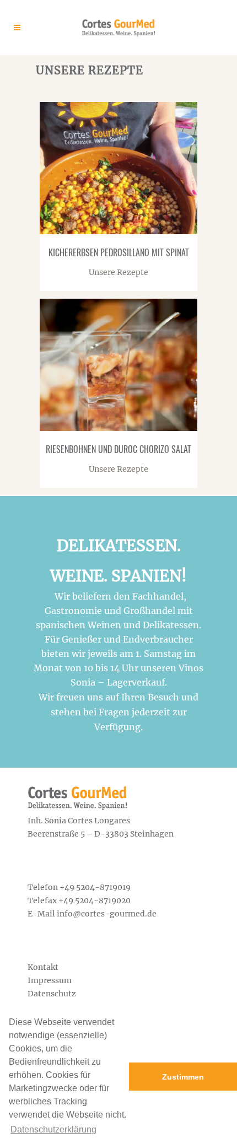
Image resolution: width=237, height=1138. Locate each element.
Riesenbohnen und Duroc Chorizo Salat (118, 449)
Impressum (50, 980)
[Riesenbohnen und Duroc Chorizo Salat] (51, 420)
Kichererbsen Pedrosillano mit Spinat (119, 252)
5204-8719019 (103, 887)
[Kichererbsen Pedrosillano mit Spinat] (51, 223)
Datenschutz (52, 994)
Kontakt (43, 967)
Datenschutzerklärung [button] (53, 1129)
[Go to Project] (73, 223)
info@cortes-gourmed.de (107, 914)
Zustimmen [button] (183, 1076)
